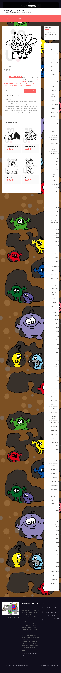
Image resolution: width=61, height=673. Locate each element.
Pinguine (58, 534)
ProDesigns (54, 665)
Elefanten (54, 135)
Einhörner (54, 128)
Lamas (53, 408)
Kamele (53, 385)
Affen (52, 59)
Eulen (57, 514)
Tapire (53, 493)
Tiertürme (54, 497)
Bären (53, 75)
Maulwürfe (54, 412)
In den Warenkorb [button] (12, 137)
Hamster (53, 282)
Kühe (52, 404)
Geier (57, 518)
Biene (11, 83)
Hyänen (53, 302)
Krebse (57, 237)
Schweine (54, 477)
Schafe (53, 465)
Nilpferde (54, 434)
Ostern (57, 199)
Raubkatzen (54, 442)
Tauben (57, 559)
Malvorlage (14, 85)
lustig (9, 85)
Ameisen (58, 323)
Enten (57, 510)
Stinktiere (54, 489)
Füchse (53, 270)
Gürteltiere (54, 278)
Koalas (57, 78)
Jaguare (58, 449)
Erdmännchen (55, 143)
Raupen (57, 364)
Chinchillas (54, 104)
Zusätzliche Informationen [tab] (14, 91)
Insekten (26, 83)
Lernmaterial (50, 50)
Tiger (57, 461)
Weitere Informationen (48, 4)
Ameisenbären (55, 63)
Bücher (49, 46)
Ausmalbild (7, 83)
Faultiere (53, 180)
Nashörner (54, 430)
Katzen (53, 397)
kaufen (31, 83)
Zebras (53, 583)
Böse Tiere (54, 90)
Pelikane (58, 530)
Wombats (54, 579)
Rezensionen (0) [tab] (29, 91)
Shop (27, 639)
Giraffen (53, 274)
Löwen (57, 453)
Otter (52, 438)
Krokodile (54, 400)
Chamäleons (54, 100)
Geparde (58, 445)
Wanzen (57, 380)
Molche (57, 119)
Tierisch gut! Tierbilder (13, 10)
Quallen (57, 241)
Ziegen (53, 587)
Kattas (53, 393)
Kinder (34, 83)
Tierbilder (19, 85)
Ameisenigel (54, 67)
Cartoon (16, 83)
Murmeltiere (54, 426)
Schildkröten (55, 469)
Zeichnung (29, 85)
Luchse (57, 457)
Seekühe (58, 254)
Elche (52, 131)
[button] (36, 30)
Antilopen (54, 71)
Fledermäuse (55, 266)
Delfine (57, 226)
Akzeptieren (31, 6)
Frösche (57, 229)
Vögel (52, 507)
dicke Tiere (54, 112)
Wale (56, 261)
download (21, 83)
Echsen (53, 116)
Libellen (57, 360)
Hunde (53, 298)
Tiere (24, 85)
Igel (52, 306)
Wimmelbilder (55, 571)
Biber (52, 86)
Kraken (57, 233)
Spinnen (57, 376)
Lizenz (5, 85)
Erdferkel (54, 139)
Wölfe (52, 575)
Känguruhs (54, 389)
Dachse (53, 108)
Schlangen (54, 473)
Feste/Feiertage (56, 184)
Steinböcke (54, 485)
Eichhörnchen (55, 124)
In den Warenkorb (15, 77)
